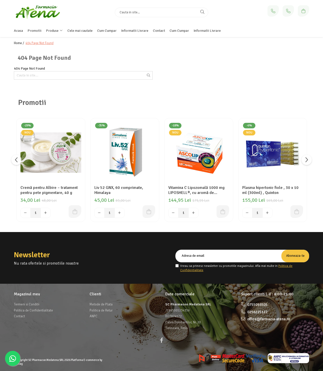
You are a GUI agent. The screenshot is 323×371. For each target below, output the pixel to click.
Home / (19, 43)
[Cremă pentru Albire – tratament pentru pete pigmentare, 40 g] (50, 152)
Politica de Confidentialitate (33, 310)
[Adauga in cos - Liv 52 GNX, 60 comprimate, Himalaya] (149, 211)
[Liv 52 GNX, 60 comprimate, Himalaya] (124, 152)
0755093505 (257, 304)
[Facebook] (161, 340)
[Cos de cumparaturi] (303, 11)
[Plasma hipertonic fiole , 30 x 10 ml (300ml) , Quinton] (272, 152)
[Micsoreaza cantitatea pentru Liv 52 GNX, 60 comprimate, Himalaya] (99, 213)
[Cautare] (202, 12)
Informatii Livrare (207, 30)
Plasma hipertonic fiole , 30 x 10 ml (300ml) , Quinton (270, 190)
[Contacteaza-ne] (273, 11)
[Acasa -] (45, 12)
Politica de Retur (101, 310)
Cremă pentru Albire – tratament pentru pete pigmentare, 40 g (49, 190)
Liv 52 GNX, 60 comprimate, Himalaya (118, 190)
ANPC (93, 316)
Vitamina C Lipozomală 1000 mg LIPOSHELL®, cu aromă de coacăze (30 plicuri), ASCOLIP (196, 190)
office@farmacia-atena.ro (268, 319)
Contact (19, 316)
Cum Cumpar (179, 30)
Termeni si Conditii (26, 304)
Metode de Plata (101, 304)
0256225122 (257, 312)
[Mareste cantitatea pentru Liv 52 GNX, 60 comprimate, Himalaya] (120, 213)
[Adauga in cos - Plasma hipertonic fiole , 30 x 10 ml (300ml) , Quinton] (296, 211)
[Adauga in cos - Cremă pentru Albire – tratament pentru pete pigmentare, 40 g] (75, 211)
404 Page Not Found (39, 43)
